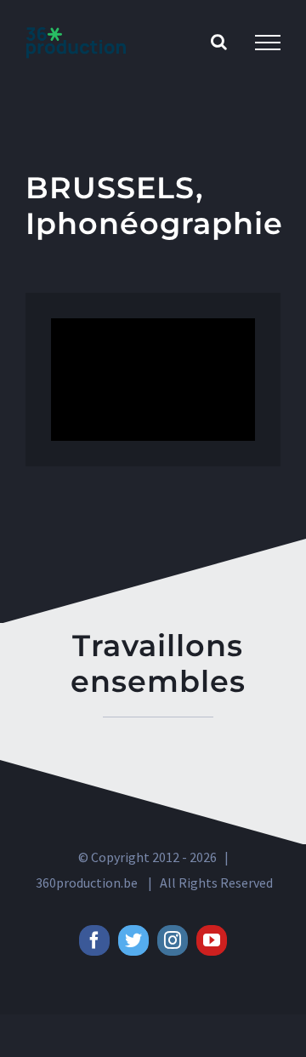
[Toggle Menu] (268, 42)
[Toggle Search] (219, 41)
